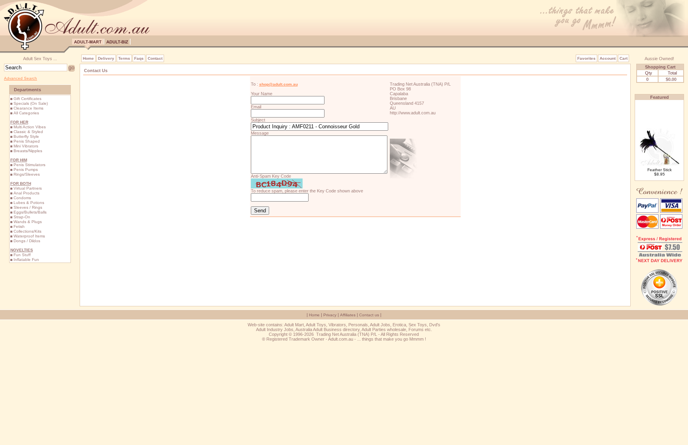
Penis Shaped (27, 141)
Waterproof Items (29, 236)
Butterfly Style (26, 136)
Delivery (106, 58)
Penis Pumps (26, 169)
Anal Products (26, 193)
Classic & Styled (28, 131)
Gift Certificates (27, 98)
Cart (623, 58)
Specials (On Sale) (31, 103)
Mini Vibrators (26, 146)
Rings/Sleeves (27, 174)
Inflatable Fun (26, 259)
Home (88, 58)
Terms (124, 58)
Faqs (139, 58)
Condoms (22, 198)
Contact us (369, 315)
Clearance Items (28, 108)
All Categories (26, 113)
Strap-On (22, 217)
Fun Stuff (22, 255)
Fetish (19, 226)
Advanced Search (20, 78)
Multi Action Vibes (30, 127)
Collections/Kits (27, 231)
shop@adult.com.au (278, 84)
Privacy (329, 315)
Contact (155, 58)
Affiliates (348, 315)
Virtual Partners (28, 188)
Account (608, 58)
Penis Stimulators (29, 165)
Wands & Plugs (28, 222)
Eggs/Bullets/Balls (30, 212)
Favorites (586, 58)
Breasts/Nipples (28, 151)
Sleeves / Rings (28, 207)
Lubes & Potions (29, 202)
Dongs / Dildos (27, 241)
